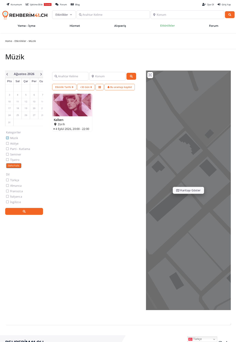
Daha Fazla (13, 165)
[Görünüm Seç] (100, 87)
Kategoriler (13, 132)
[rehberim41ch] (25, 12)
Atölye (14, 143)
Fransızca (16, 191)
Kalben (58, 120)
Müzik (14, 138)
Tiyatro (15, 160)
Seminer (15, 154)
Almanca (16, 186)
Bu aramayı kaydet (121, 87)
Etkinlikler (20, 41)
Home (8, 41)
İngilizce (15, 202)
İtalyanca (16, 196)
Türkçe (14, 180)
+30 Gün (85, 87)
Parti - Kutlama (20, 149)
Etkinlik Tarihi (63, 87)
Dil (8, 174)
